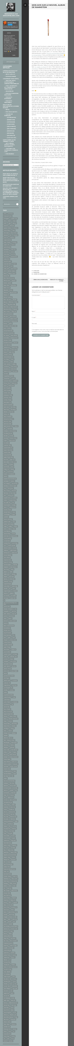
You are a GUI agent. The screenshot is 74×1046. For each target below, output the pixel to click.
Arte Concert (6, 256)
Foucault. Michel (12, 500)
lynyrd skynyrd (7, 704)
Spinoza (5, 933)
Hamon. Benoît (7, 557)
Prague (5, 830)
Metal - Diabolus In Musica (9, 740)
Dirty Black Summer (8, 433)
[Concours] (10, 124)
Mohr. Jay (6, 754)
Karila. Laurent (13, 620)
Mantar (5, 718)
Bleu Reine (6, 316)
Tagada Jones (6, 957)
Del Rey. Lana (6, 414)
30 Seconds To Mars (8, 216)
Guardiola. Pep (7, 543)
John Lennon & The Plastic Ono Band (10, 603)
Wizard (5, 1031)
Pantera (5, 809)
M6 (12, 704)
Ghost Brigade (7, 514)
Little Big (5, 690)
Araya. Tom (13, 249)
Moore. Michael (7, 761)
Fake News (6, 485)
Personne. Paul (13, 816)
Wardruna (6, 1014)
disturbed (6, 435)
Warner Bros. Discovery (8, 1017)
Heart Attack (6, 569)
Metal (8, 109)
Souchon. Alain (14, 928)
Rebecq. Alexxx (11, 850)
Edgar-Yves (12, 459)
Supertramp (6, 952)
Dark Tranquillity (7, 387)
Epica (12, 466)
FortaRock (14, 497)
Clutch (12, 359)
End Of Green (6, 466)
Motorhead (6, 766)
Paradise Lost (11, 809)
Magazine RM (9, 91)
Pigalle (16, 821)
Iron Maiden (13, 595)
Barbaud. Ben (6, 275)
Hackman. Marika (7, 547)
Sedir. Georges (6, 890)
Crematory (6, 373)
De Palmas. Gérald (7, 397)
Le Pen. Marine (13, 661)
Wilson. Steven (7, 1024)
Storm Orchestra (13, 940)
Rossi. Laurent (14, 878)
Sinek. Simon (6, 909)
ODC (5, 797)
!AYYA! (5, 213)
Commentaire (36, 295)
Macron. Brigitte (7, 709)
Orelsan (13, 804)
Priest (5, 833)
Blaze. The (14, 311)
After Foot (12, 225)
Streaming (6, 945)
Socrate (9, 921)
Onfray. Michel (7, 804)
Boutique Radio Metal (8, 330)
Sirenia (5, 912)
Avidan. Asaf (6, 268)
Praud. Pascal (11, 830)
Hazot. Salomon (13, 567)
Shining (5, 902)
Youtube (13, 1036)
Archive (12, 251)
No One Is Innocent (7, 787)
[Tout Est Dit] (11, 137)
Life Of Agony (6, 678)
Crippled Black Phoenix (8, 376)
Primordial (10, 833)
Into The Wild (6, 595)
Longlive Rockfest (7, 697)
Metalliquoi (6, 747)
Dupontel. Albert (7, 452)
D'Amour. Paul (7, 383)
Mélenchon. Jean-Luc (8, 737)
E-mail (34, 317)
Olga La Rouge (13, 799)
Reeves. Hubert (14, 852)
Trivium (11, 983)
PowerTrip (14, 828)
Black (5, 304)
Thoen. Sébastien (7, 971)
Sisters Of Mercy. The (12, 912)
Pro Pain (13, 835)
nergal (14, 773)
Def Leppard (13, 409)
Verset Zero (13, 1000)
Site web (34, 323)
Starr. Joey (6, 940)
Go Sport (13, 514)
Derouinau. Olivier (7, 421)
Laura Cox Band (7, 651)
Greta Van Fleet (7, 533)
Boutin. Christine (7, 328)
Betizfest (14, 299)
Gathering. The (12, 507)
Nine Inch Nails (13, 785)
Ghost (13, 512)
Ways (16, 1017)
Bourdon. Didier (13, 325)
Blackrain (15, 309)
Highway (5, 578)
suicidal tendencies (7, 950)
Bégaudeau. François (8, 290)
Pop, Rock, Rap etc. (11, 111)
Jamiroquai (6, 598)
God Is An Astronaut (8, 519)
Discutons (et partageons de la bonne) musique (11, 106)
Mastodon (14, 725)
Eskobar (12, 469)
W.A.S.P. (14, 1012)
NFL (12, 776)
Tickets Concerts (7, 976)
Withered (14, 1029)
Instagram (11, 593)
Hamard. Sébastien (7, 555)
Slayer (5, 919)
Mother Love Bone (7, 764)
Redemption (6, 852)
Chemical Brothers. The (8, 356)
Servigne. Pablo (7, 893)
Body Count (6, 318)
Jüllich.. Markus (7, 613)
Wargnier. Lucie (13, 1014)
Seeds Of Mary (14, 890)
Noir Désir (15, 787)
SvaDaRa (13, 952)
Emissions (11, 464)
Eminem (5, 464)
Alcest (13, 230)
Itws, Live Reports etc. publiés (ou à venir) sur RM (10, 87)
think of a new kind (13, 967)
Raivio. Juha (6, 847)
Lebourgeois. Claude (8, 663)
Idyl (10, 588)
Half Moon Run (7, 552)
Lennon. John (6, 670)
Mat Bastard (6, 728)
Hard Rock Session (7, 564)
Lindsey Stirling (7, 685)
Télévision (6, 959)
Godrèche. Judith (7, 521)
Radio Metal (13, 840)
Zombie (5, 1041)
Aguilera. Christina (7, 228)
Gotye (14, 528)
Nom (33, 311)
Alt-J (11, 235)
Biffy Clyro (11, 302)
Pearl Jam (12, 814)
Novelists (11, 790)
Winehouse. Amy (7, 1029)
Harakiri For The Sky (8, 562)
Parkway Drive (12, 811)
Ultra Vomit (6, 990)
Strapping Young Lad (8, 943)
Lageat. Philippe (7, 647)
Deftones (5, 411)
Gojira (14, 521)
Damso (5, 385)
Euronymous (10, 471)
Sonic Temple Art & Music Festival (10, 926)
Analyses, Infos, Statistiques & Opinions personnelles (11, 82)
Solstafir (10, 924)
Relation (13, 857)
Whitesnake (12, 1019)
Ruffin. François (13, 883)
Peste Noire (12, 818)
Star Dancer (13, 938)
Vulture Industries (7, 1012)
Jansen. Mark (13, 598)
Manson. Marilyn (12, 716)
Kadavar (10, 618)
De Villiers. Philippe (7, 399)
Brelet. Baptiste (14, 335)
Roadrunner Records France (9, 869)
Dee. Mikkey (13, 407)
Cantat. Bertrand (7, 345)
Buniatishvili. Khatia (8, 342)
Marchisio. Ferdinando (13, 718)
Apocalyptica (6, 249)
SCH (4, 888)
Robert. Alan (6, 871)
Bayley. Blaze (6, 285)
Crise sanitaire (6, 378)
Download (6, 438)
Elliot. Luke (13, 461)
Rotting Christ (14, 881)
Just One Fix (11, 616)
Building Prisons (14, 337)
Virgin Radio (6, 1007)
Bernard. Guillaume (8, 297)
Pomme (14, 826)
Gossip (9, 528)
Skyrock (11, 916)
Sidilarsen (15, 902)
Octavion (12, 795)
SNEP (9, 919)
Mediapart (14, 733)
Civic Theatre (6, 359)
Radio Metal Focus (7, 842)
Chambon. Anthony (8, 354)
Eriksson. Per (6, 469)
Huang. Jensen (7, 586)
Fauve (5, 488)
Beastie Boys (13, 285)
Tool (10, 978)
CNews (11, 361)
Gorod (5, 528)
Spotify (10, 933)
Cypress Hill (15, 380)
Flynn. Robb (13, 493)
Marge (5, 721)
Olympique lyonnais (8, 802)
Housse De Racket (7, 583)
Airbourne (15, 228)
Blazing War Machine (8, 313)
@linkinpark (7, 40)
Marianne (10, 721)
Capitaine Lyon (7, 347)
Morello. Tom (14, 761)
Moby (10, 752)
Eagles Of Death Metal (8, 457)
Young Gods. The (7, 1033)
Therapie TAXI (6, 964)
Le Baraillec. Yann (13, 656)
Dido (5, 428)
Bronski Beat (6, 337)
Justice (5, 618)
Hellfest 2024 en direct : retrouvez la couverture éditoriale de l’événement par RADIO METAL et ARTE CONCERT (11, 191)
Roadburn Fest (7, 866)
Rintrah (9, 861)
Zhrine (12, 1038)
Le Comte (6, 659)
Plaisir (5, 823)
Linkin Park (14, 685)
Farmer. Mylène (13, 485)
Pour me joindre (11, 76)
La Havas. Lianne (12, 639)
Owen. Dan (12, 807)
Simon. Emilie (6, 907)
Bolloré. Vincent (13, 318)
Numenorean (6, 792)
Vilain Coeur (13, 1005)
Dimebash (6, 430)
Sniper (5, 921)
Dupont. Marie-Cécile (8, 450)
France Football (7, 504)
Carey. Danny (6, 349)
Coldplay (14, 364)
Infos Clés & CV (10, 74)
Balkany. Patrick (11, 273)
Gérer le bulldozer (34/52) (40, 279)
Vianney (5, 1002)
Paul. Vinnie (6, 814)
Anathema (12, 237)
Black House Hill (14, 306)
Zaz (4, 1038)
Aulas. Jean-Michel (7, 263)
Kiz (13, 635)
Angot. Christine (7, 242)
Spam (11, 931)
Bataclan (14, 280)
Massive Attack (7, 725)
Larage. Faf (13, 649)
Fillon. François (7, 490)
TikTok (13, 976)
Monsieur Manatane (13, 756)
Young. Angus (6, 1036)
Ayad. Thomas (14, 268)
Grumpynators (7, 540)
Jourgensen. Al (7, 611)
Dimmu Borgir (13, 430)
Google (5, 526)
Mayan (5, 730)
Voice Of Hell (6, 1009)
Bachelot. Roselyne (11, 271)
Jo (4, 600)
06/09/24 (9, 32)
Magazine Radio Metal (8, 713)
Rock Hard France (7, 873)
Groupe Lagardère (7, 538)
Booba (10, 323)
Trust (15, 983)
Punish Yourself (7, 838)
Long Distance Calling (8, 694)
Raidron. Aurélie (7, 845)
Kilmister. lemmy (7, 630)
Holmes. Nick (12, 578)
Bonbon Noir (14, 321)
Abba (5, 220)
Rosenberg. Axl (7, 878)
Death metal (6, 407)
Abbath (9, 220)
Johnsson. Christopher (8, 608)
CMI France (6, 361)
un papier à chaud (40, 67)
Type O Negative (7, 988)
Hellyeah (5, 576)
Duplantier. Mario (7, 445)
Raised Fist (14, 845)
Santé (10, 885)
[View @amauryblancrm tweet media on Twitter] (10, 51)
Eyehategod (6, 481)
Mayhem (10, 730)
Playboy (5, 826)
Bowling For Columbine (9, 333)
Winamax (13, 1024)
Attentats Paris (14, 256)
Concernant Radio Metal (11, 78)
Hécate (12, 569)
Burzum (15, 342)
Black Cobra (6, 306)
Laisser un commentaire (39, 274)
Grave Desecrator (7, 531)
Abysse (14, 220)
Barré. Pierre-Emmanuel (9, 278)
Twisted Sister (14, 986)
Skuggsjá (5, 916)
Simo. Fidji (10, 904)
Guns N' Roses (14, 543)
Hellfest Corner (7, 574)
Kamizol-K (6, 620)
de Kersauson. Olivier (8, 395)
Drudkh (5, 440)
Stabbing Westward (8, 935)
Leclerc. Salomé (7, 666)
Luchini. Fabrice (7, 702)
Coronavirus (6, 368)
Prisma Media (6, 835)
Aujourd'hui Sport (7, 261)
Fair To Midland (7, 483)
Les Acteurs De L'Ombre (9, 675)
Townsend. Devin (7, 981)
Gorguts (15, 526)
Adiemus (14, 223)
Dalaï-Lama (14, 383)
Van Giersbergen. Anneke (9, 998)
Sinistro (12, 909)
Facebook (12, 481)
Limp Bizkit (14, 680)
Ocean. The (6, 795)
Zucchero (11, 1041)
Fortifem (5, 500)
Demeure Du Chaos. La (8, 419)
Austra (14, 263)
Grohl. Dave (6, 535)
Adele (9, 223)
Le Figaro (11, 659)
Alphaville (6, 235)
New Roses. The (7, 776)
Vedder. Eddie (6, 1000)
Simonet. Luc (14, 907)
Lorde (14, 697)
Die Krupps (9, 428)
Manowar (6, 716)
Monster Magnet (7, 759)
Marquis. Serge (7, 723)
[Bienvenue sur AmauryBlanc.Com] (11, 7)
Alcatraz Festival (7, 230)
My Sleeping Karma (8, 771)
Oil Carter (6, 799)
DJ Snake (11, 435)
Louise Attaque (7, 699)
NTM (16, 790)
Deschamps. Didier (7, 423)
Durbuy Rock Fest (7, 454)
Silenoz (5, 904)
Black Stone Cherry (8, 309)
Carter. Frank (14, 349)
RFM (5, 861)
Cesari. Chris (11, 352)
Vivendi (12, 1007)
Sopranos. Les (6, 928)
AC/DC (5, 223)
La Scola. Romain (7, 642)
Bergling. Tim (6, 294)
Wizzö (9, 1031)
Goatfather (6, 516)
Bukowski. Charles (7, 340)
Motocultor (15, 764)
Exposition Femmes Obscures (10, 478)
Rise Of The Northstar (8, 864)
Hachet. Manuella (11, 545)
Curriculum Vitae (7, 380)
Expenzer (6, 476)
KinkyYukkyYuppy (7, 635)
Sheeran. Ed (12, 900)
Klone (5, 637)
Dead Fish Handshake (8, 404)
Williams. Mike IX (7, 1021)
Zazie (8, 1038)
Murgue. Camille (13, 766)
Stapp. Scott (6, 938)
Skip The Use (11, 914)
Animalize (14, 242)
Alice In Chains (14, 232)
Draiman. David (13, 438)
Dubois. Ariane (12, 440)
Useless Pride (6, 993)
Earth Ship (6, 459)
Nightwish (6, 785)
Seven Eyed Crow (7, 895)
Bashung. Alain (7, 280)
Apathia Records (7, 247)
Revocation (13, 859)
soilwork (5, 924)
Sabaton (5, 885)
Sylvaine (14, 955)
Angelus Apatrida (7, 239)
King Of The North (7, 632)
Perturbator (6, 818)
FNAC (5, 495)
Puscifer (13, 838)
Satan (14, 885)
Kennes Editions (7, 628)
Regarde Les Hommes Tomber (10, 854)
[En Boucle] (10, 131)
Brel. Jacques (6, 335)
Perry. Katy (6, 816)
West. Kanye (6, 1019)
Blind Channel (13, 316)
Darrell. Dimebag (7, 390)
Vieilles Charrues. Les (13, 1002)
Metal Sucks (6, 744)
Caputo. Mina (14, 347)
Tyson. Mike (14, 988)
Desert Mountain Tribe (8, 426)
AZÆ (5, 271)
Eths (4, 471)
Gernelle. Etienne (7, 512)
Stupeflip (5, 947)
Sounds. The (6, 931)
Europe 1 (5, 473)
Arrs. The (13, 254)
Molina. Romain (13, 754)
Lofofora (5, 692)
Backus (5, 273)
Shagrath (14, 897)
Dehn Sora (11, 411)
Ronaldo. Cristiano (7, 876)
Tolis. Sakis (6, 978)
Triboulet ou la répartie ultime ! (56, 280)
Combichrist (6, 366)
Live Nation (11, 690)
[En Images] (10, 133)
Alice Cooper (6, 232)
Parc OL (5, 811)
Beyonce (5, 302)
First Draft (14, 490)
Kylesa (9, 637)
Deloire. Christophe (8, 416)
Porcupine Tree (7, 828)
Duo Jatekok (6, 442)
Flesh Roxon (6, 493)
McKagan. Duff (7, 733)
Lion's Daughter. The (8, 687)
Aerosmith (6, 225)
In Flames (15, 590)
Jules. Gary (14, 611)
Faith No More (15, 483)
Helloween (13, 574)
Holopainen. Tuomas (8, 581)
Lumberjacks (14, 702)
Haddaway (6, 550)
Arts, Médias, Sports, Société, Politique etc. (9, 145)
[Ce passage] (11, 122)
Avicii (11, 266)
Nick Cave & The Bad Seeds (9, 780)
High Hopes (11, 576)
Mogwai (14, 752)
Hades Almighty (13, 550)
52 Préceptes (6, 218)
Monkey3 (5, 756)
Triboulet (5, 983)
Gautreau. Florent (7, 509)
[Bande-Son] (11, 119)
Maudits (12, 728)
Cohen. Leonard (7, 364)
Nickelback (6, 783)
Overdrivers (6, 807)
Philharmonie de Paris (8, 821)
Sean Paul (9, 888)
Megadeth (6, 735)
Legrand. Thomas (7, 668)
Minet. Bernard (14, 749)
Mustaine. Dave (7, 768)
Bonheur (5, 323)
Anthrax (13, 244)
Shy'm (10, 902)
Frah (13, 502)
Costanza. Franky (7, 371)
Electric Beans (6, 461)
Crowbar (13, 378)
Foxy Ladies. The (7, 502)
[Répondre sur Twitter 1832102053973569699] (5, 55)
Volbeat (12, 1009)
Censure (5, 352)
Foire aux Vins (11, 495)
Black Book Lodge (11, 304)
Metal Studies (14, 742)
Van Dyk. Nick (6, 995)
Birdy (16, 302)
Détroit (16, 426)
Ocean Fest (13, 792)
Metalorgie (12, 747)
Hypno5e (5, 588)
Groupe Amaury (13, 535)
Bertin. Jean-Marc (7, 299)
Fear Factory (10, 488)
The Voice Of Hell (7, 962)
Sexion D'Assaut (7, 897)
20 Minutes (10, 213)
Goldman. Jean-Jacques (9, 524)
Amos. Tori (6, 237)
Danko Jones (11, 385)
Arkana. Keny (6, 254)
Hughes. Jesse (14, 586)
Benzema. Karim (13, 292)
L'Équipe (5, 639)
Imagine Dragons (7, 590)
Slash (15, 916)
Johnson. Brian (7, 606)
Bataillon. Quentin (7, 282)
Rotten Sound (6, 881)
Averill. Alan (6, 266)
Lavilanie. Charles (7, 654)
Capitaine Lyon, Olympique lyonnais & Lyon (11, 150)
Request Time (6, 859)
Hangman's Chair (7, 559)
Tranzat (14, 981)
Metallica (12, 744)
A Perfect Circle (14, 218)
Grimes (13, 533)
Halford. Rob (14, 552)
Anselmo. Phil (6, 244)
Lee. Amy (14, 666)
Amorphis (15, 235)
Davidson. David (7, 392)
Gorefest (10, 526)
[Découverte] (11, 126)
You (13, 1031)
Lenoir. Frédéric (14, 670)
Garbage (14, 504)
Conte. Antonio (14, 366)
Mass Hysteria (14, 723)
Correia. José (13, 368)
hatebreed (15, 564)
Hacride (14, 547)
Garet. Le (5, 507)
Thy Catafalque (7, 974)
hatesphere (6, 567)
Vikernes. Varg (6, 1005)
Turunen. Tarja (7, 986)
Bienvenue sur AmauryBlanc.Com (11, 14)
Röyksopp (6, 883)
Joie (15, 608)
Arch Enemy (6, 251)
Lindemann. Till (7, 682)
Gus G (5, 545)
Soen (14, 921)
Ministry (5, 752)
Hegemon (6, 571)
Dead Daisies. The (7, 402)
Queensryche (6, 840)
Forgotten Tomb (7, 497)
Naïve (15, 771)
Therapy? (13, 964)
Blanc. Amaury (7, 311)
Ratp (5, 850)
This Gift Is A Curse (7, 969)
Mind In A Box (6, 749)
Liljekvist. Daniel (7, 680)
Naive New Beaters (7, 773)
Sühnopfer (11, 947)
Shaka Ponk (6, 900)
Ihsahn (13, 588)
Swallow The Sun (7, 955)
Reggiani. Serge (7, 857)
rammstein (13, 847)
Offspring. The (11, 797)
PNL (10, 826)
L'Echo (13, 637)
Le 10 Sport (15, 654)
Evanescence (11, 473)
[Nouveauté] (11, 135)
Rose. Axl (15, 876)
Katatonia (6, 623)
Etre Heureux (10, 154)
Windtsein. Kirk (7, 1026)
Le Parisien (6, 661)
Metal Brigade (6, 742)
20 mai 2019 (36, 270)
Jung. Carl (14, 613)
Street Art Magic (13, 945)
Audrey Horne (6, 259)
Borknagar (6, 325)
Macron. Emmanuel (8, 711)
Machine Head (6, 706)
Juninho (5, 616)
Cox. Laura (15, 371)
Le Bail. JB (6, 656)
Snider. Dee (14, 919)
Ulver (11, 990)
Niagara (5, 778)
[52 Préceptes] (11, 117)
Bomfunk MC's (7, 321)
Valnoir (12, 993)
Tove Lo (14, 978)
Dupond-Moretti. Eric (8, 447)
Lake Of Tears (6, 649)
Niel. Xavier (12, 783)
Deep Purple (6, 409)
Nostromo (6, 790)
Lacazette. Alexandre (8, 644)
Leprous (5, 673)
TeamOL (13, 957)
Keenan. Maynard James (9, 625)
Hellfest (11, 571)
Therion (5, 967)
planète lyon (10, 823)
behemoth (6, 292)
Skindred (5, 914)
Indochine (6, 593)
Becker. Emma (7, 287)
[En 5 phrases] (11, 128)
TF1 (10, 959)
